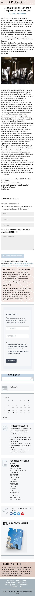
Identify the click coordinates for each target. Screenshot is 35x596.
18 (9, 410)
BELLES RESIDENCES (18, 470)
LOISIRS (13, 486)
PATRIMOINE (14, 493)
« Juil (5, 417)
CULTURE (10, 581)
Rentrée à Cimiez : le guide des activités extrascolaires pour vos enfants (21, 445)
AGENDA (15, 587)
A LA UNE (13, 464)
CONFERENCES (16, 475)
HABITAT (13, 479)
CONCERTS (14, 473)
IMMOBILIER (14, 484)
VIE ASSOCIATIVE (16, 500)
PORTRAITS (14, 495)
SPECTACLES (15, 497)
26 (13, 412)
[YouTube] (22, 513)
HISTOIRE (13, 481)
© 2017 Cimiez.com (9, 591)
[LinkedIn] (14, 513)
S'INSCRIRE (11, 361)
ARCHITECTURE (16, 468)
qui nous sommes (21, 591)
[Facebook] (11, 513)
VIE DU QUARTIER (11, 585)
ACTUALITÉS (14, 466)
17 (4, 410)
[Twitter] (18, 513)
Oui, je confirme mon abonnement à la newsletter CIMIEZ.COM (15, 231)
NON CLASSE (15, 491)
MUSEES (13, 488)
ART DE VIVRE (21, 581)
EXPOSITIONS (21, 13)
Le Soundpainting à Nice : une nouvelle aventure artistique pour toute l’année (20, 439)
